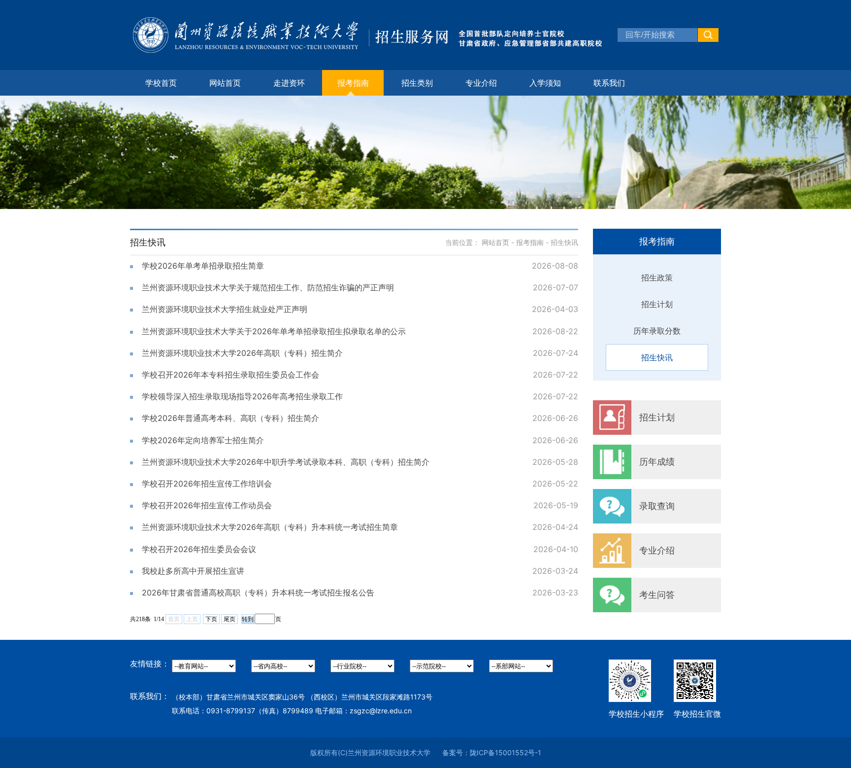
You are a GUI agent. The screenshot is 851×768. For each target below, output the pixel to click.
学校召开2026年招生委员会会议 (199, 549)
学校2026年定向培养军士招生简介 (203, 440)
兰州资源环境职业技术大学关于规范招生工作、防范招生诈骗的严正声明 (268, 287)
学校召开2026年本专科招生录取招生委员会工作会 (230, 375)
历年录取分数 (657, 331)
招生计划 (657, 304)
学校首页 (161, 83)
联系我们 (609, 83)
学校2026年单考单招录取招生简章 (203, 266)
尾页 (229, 619)
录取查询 (657, 506)
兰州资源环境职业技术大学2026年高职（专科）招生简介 (242, 353)
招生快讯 (657, 357)
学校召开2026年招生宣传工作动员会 (207, 505)
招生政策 (657, 277)
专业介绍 (481, 83)
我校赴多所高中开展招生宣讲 (193, 571)
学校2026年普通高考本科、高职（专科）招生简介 (230, 418)
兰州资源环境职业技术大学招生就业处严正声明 (224, 309)
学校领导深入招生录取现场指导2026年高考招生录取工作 (242, 396)
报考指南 (530, 242)
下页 (211, 619)
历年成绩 (657, 461)
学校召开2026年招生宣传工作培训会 (207, 484)
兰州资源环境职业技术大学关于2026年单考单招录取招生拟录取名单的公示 (274, 331)
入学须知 (545, 83)
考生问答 (657, 595)
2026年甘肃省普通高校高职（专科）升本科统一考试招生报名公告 (258, 592)
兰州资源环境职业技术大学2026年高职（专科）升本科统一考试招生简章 (270, 527)
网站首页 (225, 83)
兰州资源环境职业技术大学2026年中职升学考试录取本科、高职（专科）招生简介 (285, 462)
